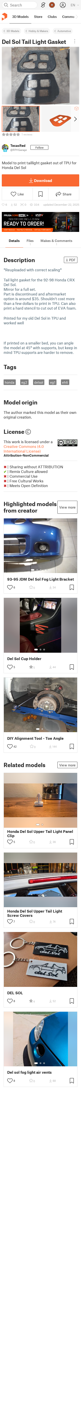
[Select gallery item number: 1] (32, 570)
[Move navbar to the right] (76, 16)
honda (9, 382)
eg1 (52, 382)
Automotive (64, 30)
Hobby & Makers (38, 30)
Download (43, 180)
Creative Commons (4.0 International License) (26, 450)
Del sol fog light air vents (29, 1072)
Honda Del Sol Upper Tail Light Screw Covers (34, 913)
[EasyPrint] (43, 5)
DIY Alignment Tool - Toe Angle (35, 738)
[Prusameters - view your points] (52, 5)
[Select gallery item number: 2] (37, 570)
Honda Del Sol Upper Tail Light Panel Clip (40, 833)
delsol (38, 382)
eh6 (65, 382)
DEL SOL (15, 993)
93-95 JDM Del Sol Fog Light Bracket (40, 579)
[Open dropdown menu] (74, 41)
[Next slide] (75, 119)
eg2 (24, 382)
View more (67, 507)
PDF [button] (72, 260)
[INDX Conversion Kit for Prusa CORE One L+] (40, 222)
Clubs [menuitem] (52, 17)
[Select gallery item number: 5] (47, 570)
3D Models (13, 30)
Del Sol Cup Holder (24, 659)
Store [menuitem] (38, 17)
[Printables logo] (4, 17)
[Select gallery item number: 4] (44, 570)
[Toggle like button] (10, 587)
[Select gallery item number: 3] (41, 570)
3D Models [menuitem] (20, 17)
